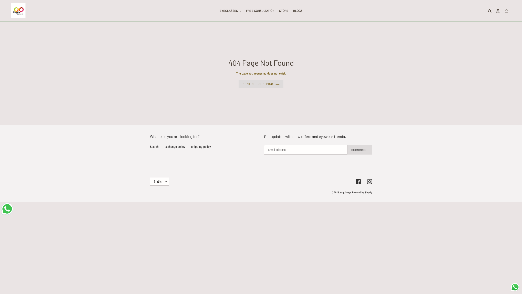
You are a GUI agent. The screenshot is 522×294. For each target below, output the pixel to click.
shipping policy (201, 146)
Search (154, 146)
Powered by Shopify (362, 192)
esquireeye (345, 192)
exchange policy (175, 146)
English (158, 181)
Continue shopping (257, 84)
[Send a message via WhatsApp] (515, 287)
